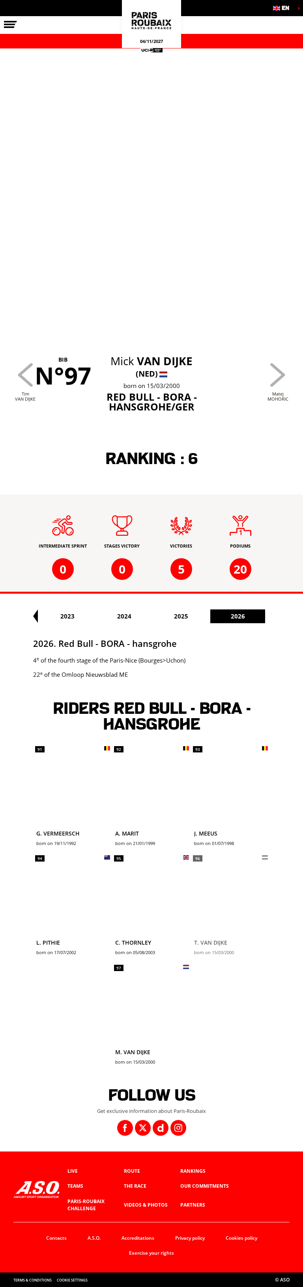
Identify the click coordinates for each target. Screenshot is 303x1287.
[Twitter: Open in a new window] (143, 1128)
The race (135, 1186)
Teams (75, 1186)
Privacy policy (190, 1238)
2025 (181, 616)
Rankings (193, 1171)
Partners (192, 1205)
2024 (124, 616)
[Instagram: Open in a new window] (178, 1128)
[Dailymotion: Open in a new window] (160, 1128)
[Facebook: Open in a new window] (125, 1128)
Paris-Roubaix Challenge (86, 1205)
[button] (283, 8)
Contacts (56, 1238)
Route (132, 1171)
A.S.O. (94, 1238)
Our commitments (204, 1186)
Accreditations (138, 1238)
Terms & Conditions (32, 1280)
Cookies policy (241, 1238)
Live (72, 1171)
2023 (67, 616)
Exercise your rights (151, 1253)
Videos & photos (146, 1205)
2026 (238, 616)
